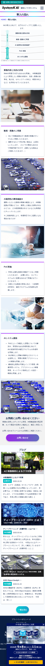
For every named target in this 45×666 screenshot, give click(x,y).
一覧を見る (22, 610)
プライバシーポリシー (20, 619)
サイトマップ (21, 623)
